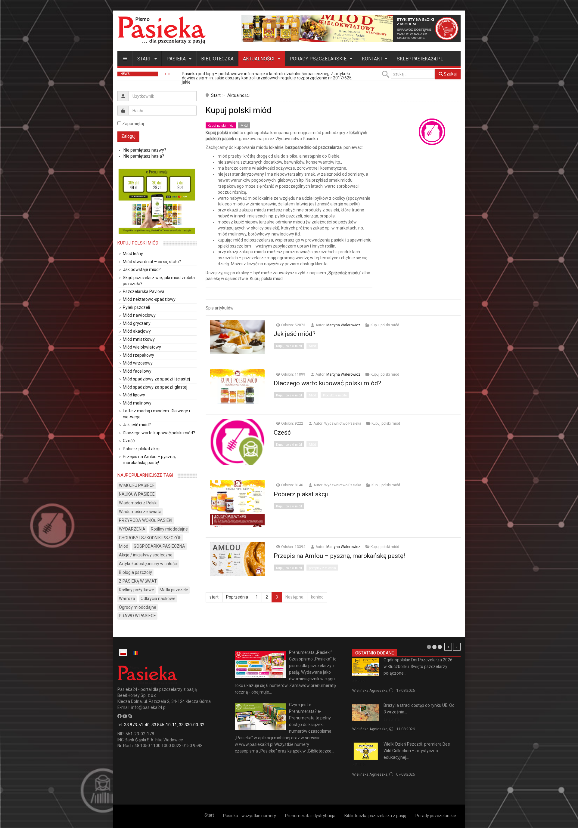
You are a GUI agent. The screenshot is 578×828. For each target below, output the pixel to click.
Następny (457, 647)
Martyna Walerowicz (343, 325)
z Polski (358, 680)
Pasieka (176, 59)
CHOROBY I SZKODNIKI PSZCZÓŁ (150, 537)
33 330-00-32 (191, 724)
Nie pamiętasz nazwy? (144, 150)
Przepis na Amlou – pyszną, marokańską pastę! (339, 555)
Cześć (282, 432)
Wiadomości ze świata (140, 511)
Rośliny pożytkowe (136, 589)
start (214, 597)
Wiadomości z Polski (138, 502)
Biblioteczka (217, 59)
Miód (244, 126)
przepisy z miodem (322, 568)
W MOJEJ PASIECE (137, 485)
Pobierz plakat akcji (301, 494)
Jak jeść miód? (294, 333)
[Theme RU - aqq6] (161, 30)
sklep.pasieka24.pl (420, 59)
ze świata (392, 719)
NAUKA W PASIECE (137, 494)
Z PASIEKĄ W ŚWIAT (138, 581)
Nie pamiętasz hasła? (143, 156)
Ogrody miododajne (137, 607)
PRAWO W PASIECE (137, 615)
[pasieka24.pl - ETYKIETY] (351, 28)
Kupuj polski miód (221, 126)
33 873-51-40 (137, 724)
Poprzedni (448, 647)
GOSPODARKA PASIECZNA (159, 546)
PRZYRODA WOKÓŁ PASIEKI (145, 520)
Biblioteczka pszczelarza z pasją (375, 815)
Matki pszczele (174, 589)
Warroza (127, 598)
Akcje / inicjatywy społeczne (145, 555)
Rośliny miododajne (169, 529)
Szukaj (450, 74)
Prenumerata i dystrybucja (310, 815)
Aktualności (259, 59)
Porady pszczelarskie (319, 59)
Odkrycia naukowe (158, 598)
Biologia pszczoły (135, 572)
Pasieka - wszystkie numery (249, 815)
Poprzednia (237, 597)
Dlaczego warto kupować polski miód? (327, 383)
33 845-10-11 (164, 724)
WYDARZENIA (132, 529)
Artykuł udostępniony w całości (148, 563)
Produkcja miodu (335, 395)
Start (144, 59)
